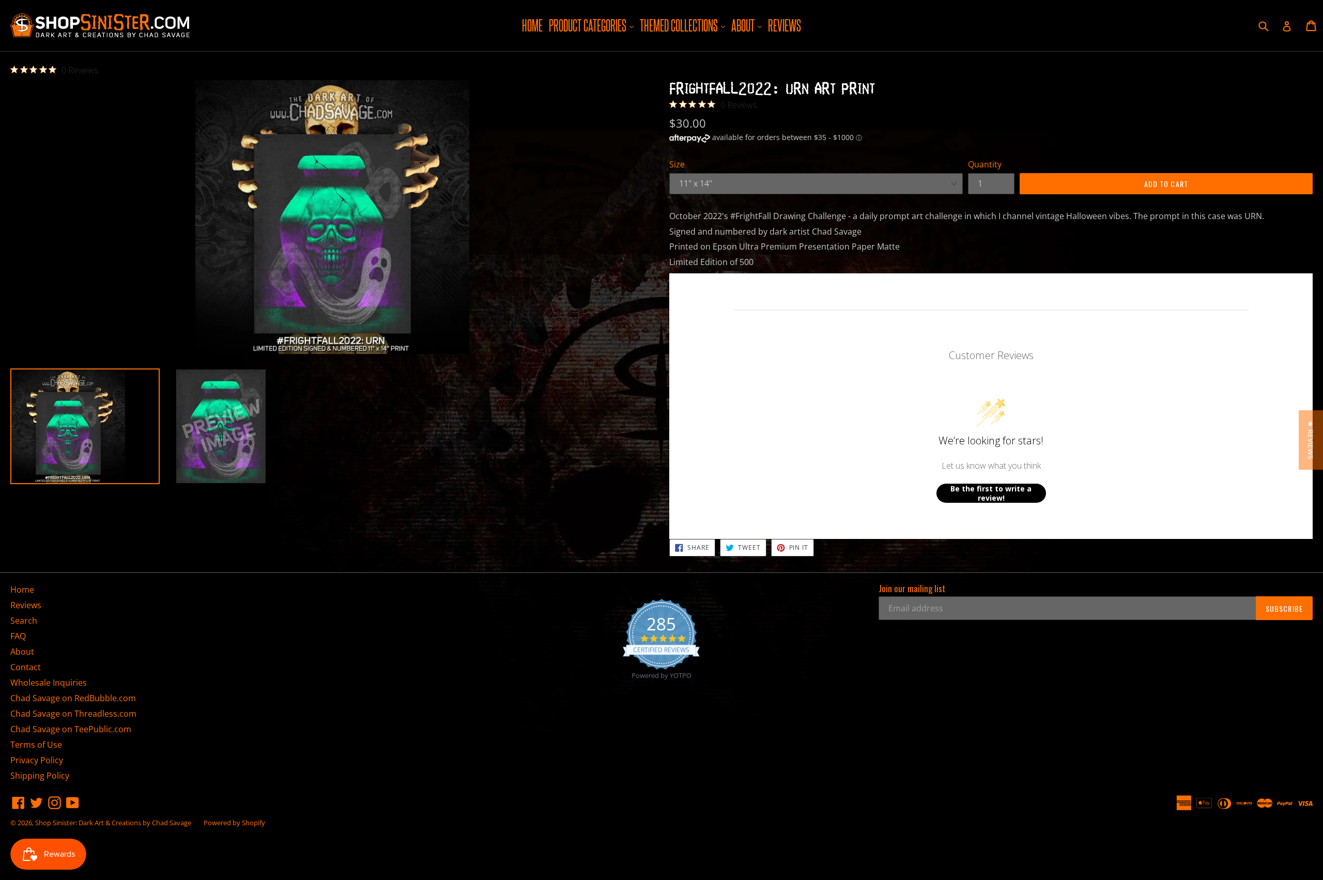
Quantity (985, 164)
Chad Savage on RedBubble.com (73, 698)
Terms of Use (36, 744)
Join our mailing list (912, 588)
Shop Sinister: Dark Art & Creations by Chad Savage (113, 822)
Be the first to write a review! (991, 493)
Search (23, 620)
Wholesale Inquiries (48, 682)
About (747, 25)
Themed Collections (684, 25)
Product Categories (592, 25)
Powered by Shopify (234, 822)
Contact (25, 667)
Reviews (784, 25)
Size (677, 164)
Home (532, 25)
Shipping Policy (39, 775)
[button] (1311, 440)
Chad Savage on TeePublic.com (70, 729)
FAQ (18, 636)
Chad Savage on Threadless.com (73, 713)
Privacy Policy (36, 760)
